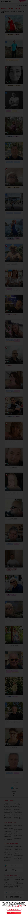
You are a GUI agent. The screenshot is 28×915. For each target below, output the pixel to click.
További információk (20, 905)
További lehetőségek (14, 909)
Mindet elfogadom (14, 912)
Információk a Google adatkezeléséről (14, 906)
